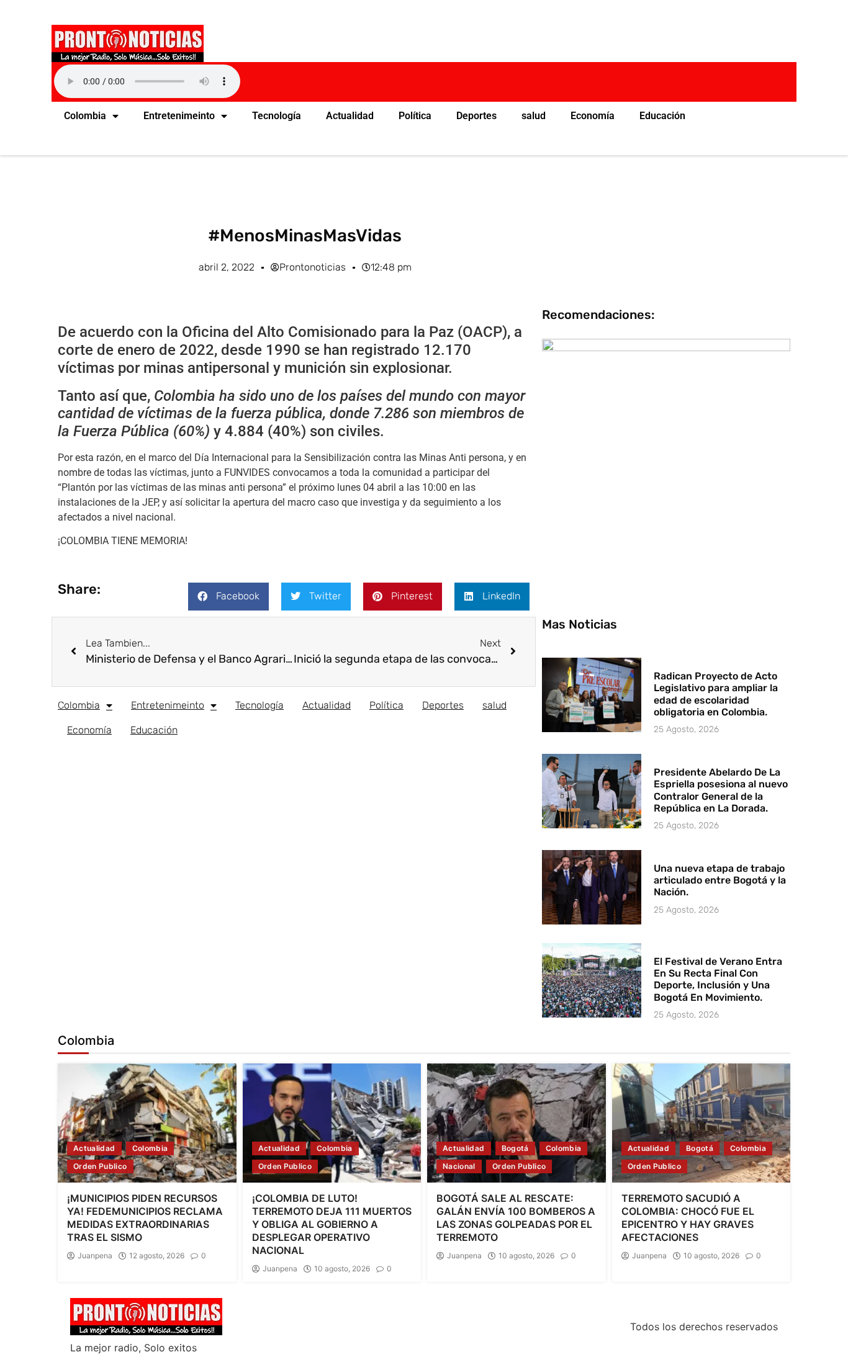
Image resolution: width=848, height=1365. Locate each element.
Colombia (85, 116)
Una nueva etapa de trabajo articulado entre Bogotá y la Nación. (720, 880)
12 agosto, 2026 (156, 1256)
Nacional (459, 1166)
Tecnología (276, 116)
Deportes (476, 116)
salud (533, 116)
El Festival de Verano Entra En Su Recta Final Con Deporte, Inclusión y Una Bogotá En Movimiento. (718, 979)
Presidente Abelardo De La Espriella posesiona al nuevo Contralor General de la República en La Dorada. (721, 790)
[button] (228, 597)
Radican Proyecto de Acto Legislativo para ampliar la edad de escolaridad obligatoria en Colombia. (716, 694)
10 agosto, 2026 (342, 1269)
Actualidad (350, 116)
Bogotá (515, 1148)
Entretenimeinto (179, 116)
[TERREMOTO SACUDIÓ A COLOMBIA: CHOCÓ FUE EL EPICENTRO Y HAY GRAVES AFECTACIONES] (701, 1123)
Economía (593, 116)
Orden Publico (100, 1166)
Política (415, 116)
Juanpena (95, 1256)
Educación (662, 116)
